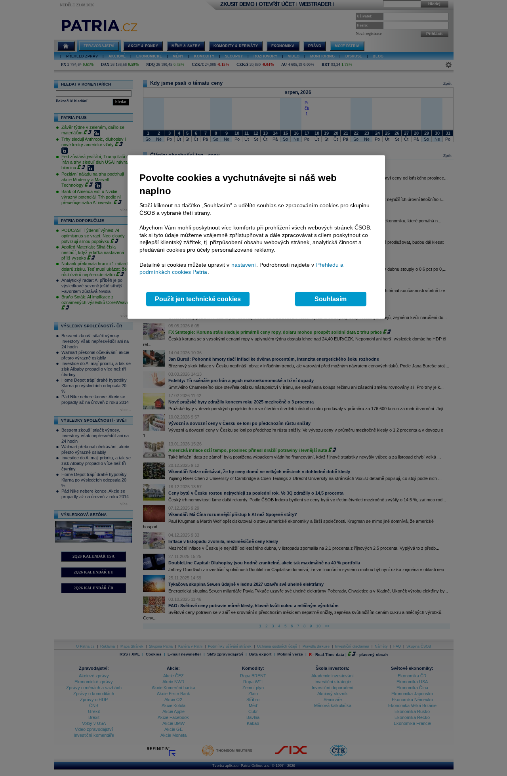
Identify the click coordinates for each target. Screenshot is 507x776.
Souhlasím (330, 299)
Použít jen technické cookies (198, 299)
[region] (256, 237)
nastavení (243, 265)
